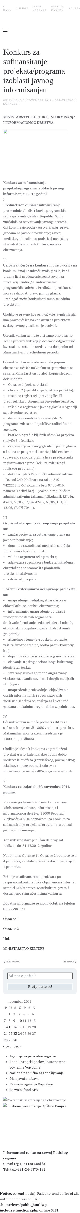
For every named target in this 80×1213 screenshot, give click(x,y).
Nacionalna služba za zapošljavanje (37, 1072)
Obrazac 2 (11, 928)
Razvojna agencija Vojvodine (31, 1084)
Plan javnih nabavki (24, 1078)
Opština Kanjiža (57, 8)
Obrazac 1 (11, 918)
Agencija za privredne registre (33, 1056)
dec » (17, 1046)
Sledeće (69, 961)
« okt (7, 1046)
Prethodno (13, 961)
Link (6, 938)
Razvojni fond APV (24, 1089)
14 (6, 1027)
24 (20, 1033)
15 (10, 1027)
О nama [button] (7, 8)
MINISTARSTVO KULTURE (23, 948)
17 (20, 1027)
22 (10, 1033)
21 (6, 1033)
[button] (5, 30)
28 (6, 1040)
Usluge (22, 8)
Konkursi (11, 103)
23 (15, 1033)
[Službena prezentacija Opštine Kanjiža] (34, 1105)
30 (15, 1040)
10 (20, 1020)
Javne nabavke (40, 8)
